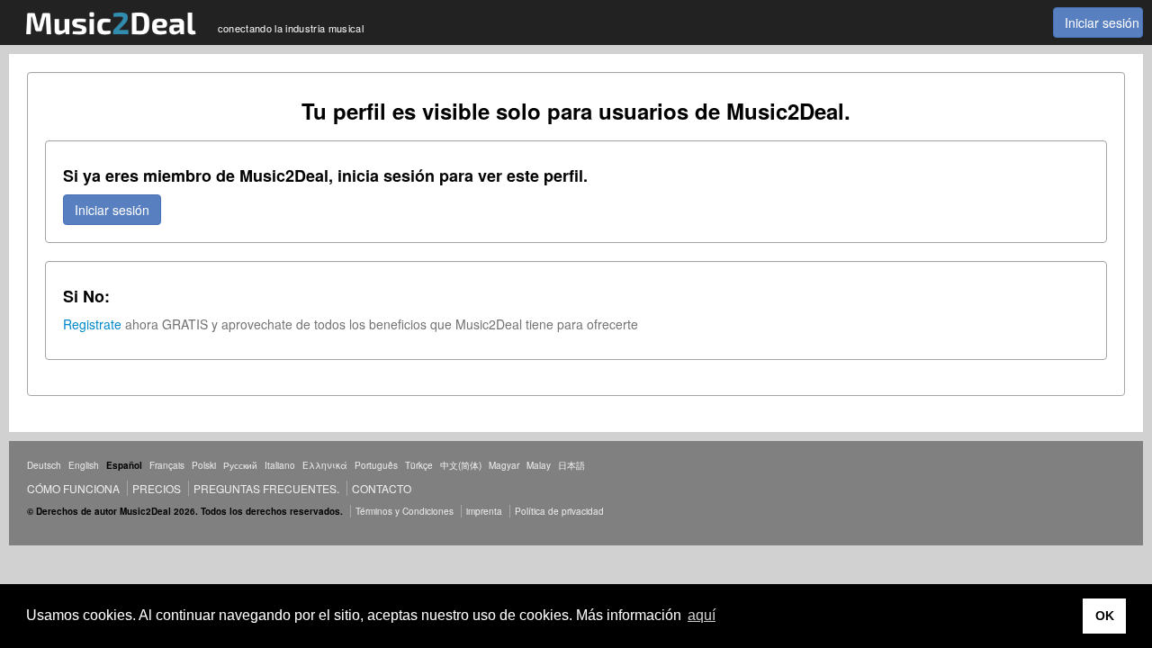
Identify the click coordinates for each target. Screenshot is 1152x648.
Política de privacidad (559, 511)
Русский (240, 465)
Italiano (280, 465)
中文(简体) (461, 465)
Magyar (504, 465)
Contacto (381, 488)
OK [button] (1104, 615)
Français (166, 465)
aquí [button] (702, 615)
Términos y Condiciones (405, 511)
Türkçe (419, 465)
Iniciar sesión (1102, 23)
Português (376, 465)
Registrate (92, 324)
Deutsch (44, 465)
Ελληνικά (324, 465)
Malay (538, 465)
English (83, 465)
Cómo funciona (73, 488)
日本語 (571, 465)
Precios (156, 488)
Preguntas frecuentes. (266, 488)
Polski (204, 465)
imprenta (484, 511)
